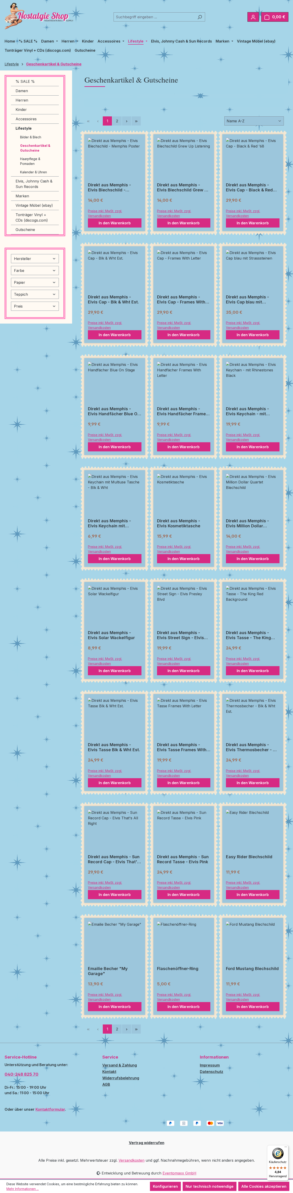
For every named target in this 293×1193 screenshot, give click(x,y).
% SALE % (25, 81)
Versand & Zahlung (119, 1065)
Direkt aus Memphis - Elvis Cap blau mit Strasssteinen (247, 300)
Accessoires (26, 119)
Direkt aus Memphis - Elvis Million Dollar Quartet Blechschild (247, 523)
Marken (22, 196)
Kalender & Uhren (33, 172)
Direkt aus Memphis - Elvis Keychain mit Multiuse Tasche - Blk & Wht (112, 523)
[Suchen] (199, 16)
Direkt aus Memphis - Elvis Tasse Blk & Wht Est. (114, 747)
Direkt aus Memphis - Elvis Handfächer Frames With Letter (182, 411)
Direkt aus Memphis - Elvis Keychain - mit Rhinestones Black (247, 411)
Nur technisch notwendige (209, 1186)
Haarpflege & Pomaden (30, 161)
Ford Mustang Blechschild (252, 968)
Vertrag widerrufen (146, 1142)
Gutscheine (25, 229)
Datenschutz (211, 1071)
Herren (22, 100)
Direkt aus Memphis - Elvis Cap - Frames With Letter (181, 300)
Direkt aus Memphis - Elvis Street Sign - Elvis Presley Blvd (180, 635)
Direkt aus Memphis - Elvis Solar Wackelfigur (111, 635)
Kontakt (109, 1071)
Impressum (210, 1065)
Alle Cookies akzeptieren (263, 1186)
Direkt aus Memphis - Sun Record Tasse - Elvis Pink (183, 859)
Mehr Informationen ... (22, 1189)
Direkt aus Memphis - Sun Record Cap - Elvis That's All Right (114, 859)
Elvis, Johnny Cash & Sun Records (34, 184)
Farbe (19, 270)
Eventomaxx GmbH (179, 1173)
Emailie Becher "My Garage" (108, 971)
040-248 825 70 (21, 1074)
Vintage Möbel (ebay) (34, 205)
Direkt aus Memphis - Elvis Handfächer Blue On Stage (114, 411)
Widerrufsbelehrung (120, 1078)
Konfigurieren (165, 1186)
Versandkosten (131, 1160)
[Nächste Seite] (126, 121)
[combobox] (154, 16)
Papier (19, 282)
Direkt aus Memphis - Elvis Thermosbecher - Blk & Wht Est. (252, 747)
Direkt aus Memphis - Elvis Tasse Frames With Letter (181, 747)
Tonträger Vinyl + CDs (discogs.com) (32, 217)
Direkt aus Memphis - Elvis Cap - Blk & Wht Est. (113, 299)
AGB (106, 1084)
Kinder (21, 109)
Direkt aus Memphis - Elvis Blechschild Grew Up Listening (183, 187)
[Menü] (285, 1148)
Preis (18, 306)
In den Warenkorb (115, 223)
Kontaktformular (50, 1109)
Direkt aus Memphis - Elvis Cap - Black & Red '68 (249, 187)
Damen (22, 90)
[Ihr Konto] (253, 16)
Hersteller (22, 258)
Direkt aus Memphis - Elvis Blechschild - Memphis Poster (109, 187)
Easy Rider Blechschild (249, 856)
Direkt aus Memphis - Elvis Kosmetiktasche (178, 523)
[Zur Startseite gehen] (39, 16)
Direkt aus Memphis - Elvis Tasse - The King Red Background (248, 635)
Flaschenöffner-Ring (177, 968)
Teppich (21, 294)
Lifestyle (24, 128)
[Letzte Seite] (136, 121)
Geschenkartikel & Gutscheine (35, 148)
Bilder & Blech (30, 137)
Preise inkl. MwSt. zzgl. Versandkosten (105, 213)
